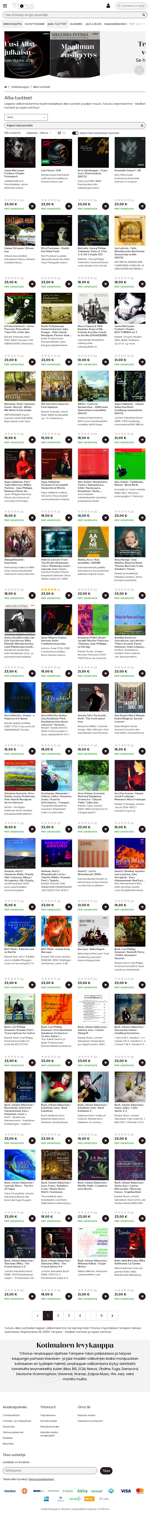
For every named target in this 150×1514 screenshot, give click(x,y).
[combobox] (75, 15)
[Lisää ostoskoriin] (32, 206)
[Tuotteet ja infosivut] (6, 5)
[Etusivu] (22, 6)
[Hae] (143, 15)
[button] (41, 1479)
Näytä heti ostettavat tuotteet (99, 133)
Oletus (44, 133)
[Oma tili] (109, 6)
